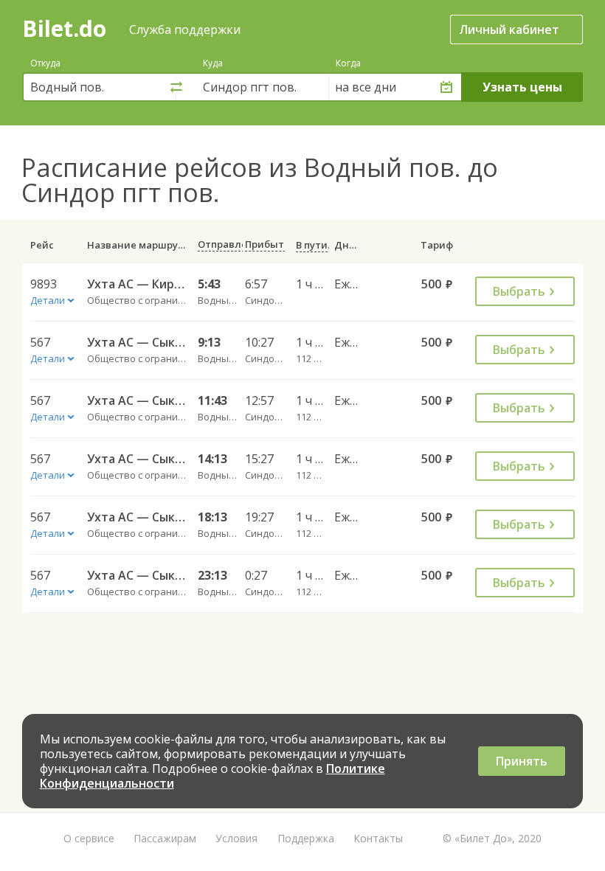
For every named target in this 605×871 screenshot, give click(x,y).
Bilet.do (64, 28)
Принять (521, 761)
